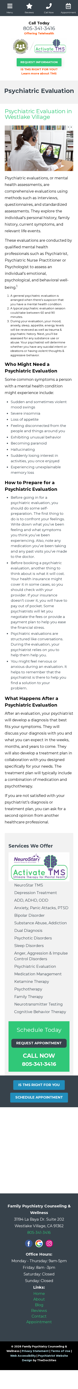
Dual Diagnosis (28, 930)
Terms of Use (60, 1351)
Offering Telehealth (39, 33)
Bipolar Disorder (29, 915)
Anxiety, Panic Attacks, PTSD (41, 908)
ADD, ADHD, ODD (31, 900)
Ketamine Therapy (31, 981)
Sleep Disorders (29, 945)
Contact (39, 1316)
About (39, 1299)
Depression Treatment (35, 892)
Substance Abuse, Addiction (40, 923)
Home (39, 1293)
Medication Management (38, 974)
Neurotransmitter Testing (38, 1004)
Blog (39, 1305)
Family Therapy (28, 996)
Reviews (39, 1310)
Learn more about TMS (39, 73)
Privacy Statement (35, 1351)
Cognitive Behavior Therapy (40, 1012)
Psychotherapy (28, 989)
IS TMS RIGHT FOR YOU (39, 1085)
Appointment (39, 1322)
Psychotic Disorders (33, 938)
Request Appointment (39, 1043)
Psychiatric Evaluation (35, 966)
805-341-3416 (39, 28)
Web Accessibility (23, 1355)
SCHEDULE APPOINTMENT (39, 1097)
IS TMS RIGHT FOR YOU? (39, 69)
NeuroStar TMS (28, 885)
